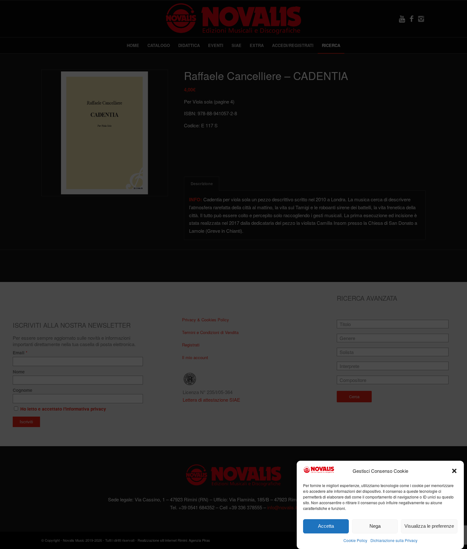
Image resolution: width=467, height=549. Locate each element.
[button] (454, 471)
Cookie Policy (355, 540)
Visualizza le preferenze (429, 526)
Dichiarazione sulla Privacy (393, 540)
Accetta (326, 526)
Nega (375, 526)
